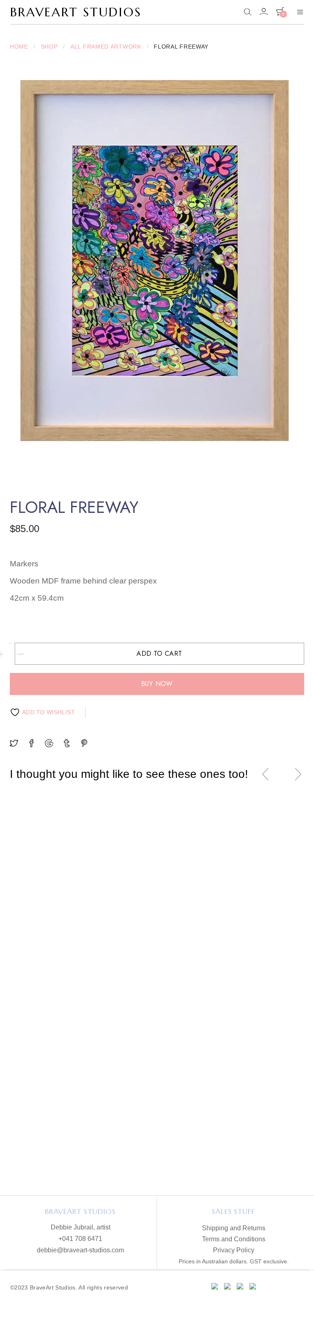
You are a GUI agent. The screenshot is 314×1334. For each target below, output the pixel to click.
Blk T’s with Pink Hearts (54, 1131)
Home (19, 46)
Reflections (55, 937)
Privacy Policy (233, 1250)
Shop (49, 46)
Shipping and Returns (233, 1228)
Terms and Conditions (233, 1239)
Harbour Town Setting (153, 1131)
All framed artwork (105, 46)
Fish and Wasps (251, 937)
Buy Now (157, 683)
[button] (55, 973)
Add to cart (159, 653)
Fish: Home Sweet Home (251, 1131)
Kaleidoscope (152, 937)
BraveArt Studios (75, 12)
